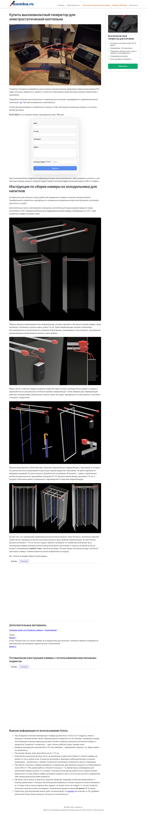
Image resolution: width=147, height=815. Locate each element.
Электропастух (73, 5)
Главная (60, 5)
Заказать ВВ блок (119, 5)
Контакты (133, 5)
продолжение (51, 630)
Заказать (122, 66)
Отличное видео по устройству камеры (26, 630)
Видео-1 (12, 638)
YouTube (24, 561)
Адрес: (36, 147)
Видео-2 (12, 646)
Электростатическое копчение (96, 5)
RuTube (14, 561)
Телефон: (37, 139)
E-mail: (36, 131)
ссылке (70, 791)
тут (21, 102)
